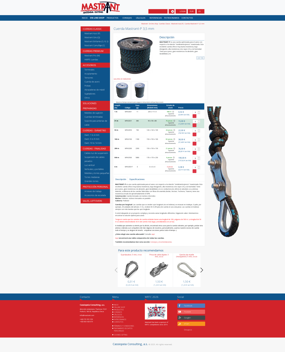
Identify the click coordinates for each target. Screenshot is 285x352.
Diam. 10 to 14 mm (93, 143)
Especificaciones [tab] (137, 179)
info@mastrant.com (87, 315)
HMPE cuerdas (91, 59)
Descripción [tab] (120, 179)
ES (199, 11)
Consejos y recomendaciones (161, 242)
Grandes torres (91, 181)
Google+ (187, 317)
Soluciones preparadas (90, 106)
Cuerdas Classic (92, 28)
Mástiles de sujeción (93, 112)
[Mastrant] (100, 7)
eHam (186, 323)
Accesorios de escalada (95, 195)
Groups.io (188, 329)
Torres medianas (92, 177)
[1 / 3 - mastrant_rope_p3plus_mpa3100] (135, 55)
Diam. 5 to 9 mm (91, 139)
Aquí (117, 238)
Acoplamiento (90, 73)
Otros (87, 97)
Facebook (188, 305)
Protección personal (95, 186)
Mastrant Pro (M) (92, 55)
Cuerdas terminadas (93, 116)
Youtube (187, 311)
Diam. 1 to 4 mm (91, 135)
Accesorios (89, 65)
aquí (153, 234)
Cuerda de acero (92, 81)
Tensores (88, 77)
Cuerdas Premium (93, 51)
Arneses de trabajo (93, 191)
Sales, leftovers (92, 200)
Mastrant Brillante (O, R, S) (96, 41)
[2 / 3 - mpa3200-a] (122, 90)
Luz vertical (89, 165)
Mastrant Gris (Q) (92, 37)
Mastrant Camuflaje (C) (94, 45)
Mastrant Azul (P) (92, 33)
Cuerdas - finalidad (94, 148)
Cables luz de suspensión (96, 153)
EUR (191, 11)
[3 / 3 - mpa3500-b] (139, 90)
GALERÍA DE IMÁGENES (122, 79)
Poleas (87, 85)
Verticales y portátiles (94, 169)
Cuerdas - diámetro (94, 130)
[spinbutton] (196, 112)
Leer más (200, 58)
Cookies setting (120, 335)
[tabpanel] (159, 213)
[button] (113, 18)
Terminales (89, 69)
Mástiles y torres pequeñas (96, 173)
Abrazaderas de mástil (94, 89)
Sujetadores (89, 93)
